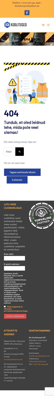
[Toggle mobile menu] (48, 25)
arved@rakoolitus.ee (13, 359)
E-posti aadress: (14, 287)
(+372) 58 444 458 (30, 3)
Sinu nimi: (9, 254)
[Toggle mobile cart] (43, 25)
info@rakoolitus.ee (37, 361)
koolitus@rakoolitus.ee (27, 6)
